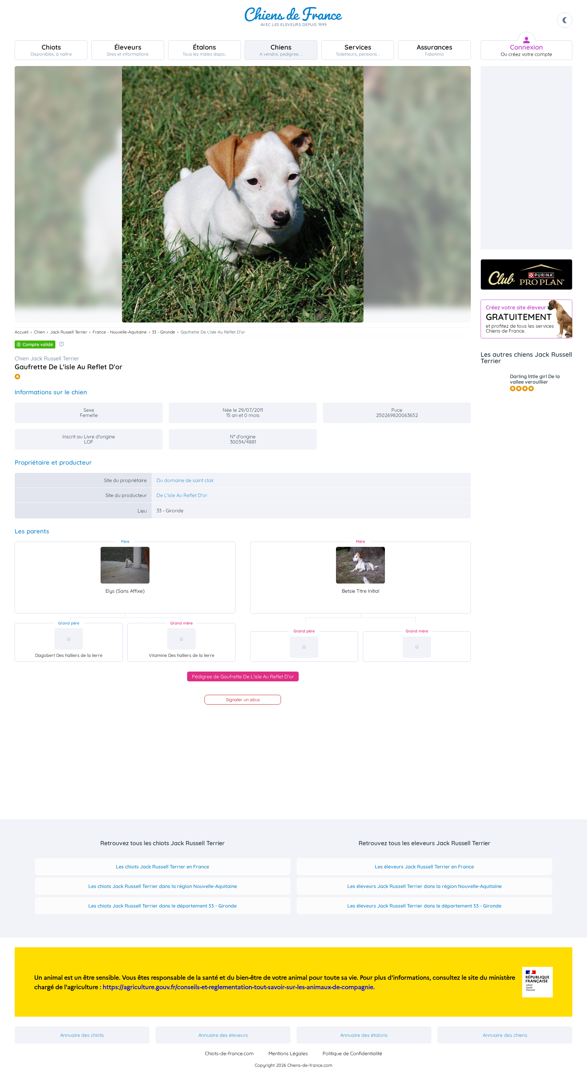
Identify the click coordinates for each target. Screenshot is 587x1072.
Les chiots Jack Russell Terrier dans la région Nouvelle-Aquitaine (162, 886)
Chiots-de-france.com (229, 1053)
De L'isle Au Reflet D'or (182, 495)
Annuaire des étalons (364, 1035)
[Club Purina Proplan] (526, 274)
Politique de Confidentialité (352, 1053)
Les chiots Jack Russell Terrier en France (162, 867)
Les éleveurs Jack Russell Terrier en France (424, 867)
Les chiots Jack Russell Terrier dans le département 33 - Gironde (162, 906)
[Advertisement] (526, 157)
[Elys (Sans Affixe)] (125, 565)
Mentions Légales (288, 1053)
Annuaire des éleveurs (223, 1035)
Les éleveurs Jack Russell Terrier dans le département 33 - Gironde (424, 906)
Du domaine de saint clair (185, 480)
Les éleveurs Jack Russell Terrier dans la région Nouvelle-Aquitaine (424, 886)
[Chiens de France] (293, 20)
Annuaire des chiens (505, 1035)
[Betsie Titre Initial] (360, 565)
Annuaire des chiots (82, 1035)
